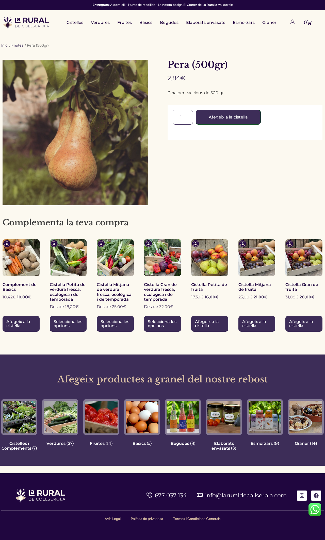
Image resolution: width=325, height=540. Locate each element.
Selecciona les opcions (68, 323)
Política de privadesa (147, 519)
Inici (4, 45)
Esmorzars (244, 22)
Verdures (100, 22)
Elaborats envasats (205, 22)
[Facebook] (316, 496)
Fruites (124, 22)
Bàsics (145, 22)
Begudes (169, 22)
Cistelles (75, 22)
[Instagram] (302, 496)
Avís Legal (113, 519)
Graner (269, 22)
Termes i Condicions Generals (197, 519)
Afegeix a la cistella (228, 117)
